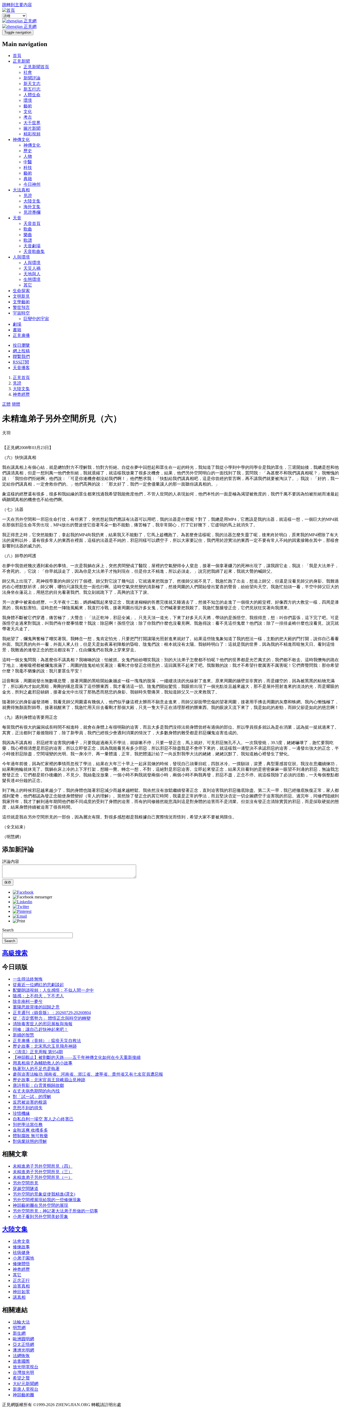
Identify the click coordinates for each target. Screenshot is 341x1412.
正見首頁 (21, 377)
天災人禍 (31, 268)
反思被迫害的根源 (30, 1102)
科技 (27, 167)
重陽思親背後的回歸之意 (36, 1007)
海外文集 (31, 206)
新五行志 (31, 89)
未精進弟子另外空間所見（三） (42, 1171)
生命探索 (21, 290)
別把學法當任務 (28, 1124)
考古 (27, 117)
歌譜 (27, 240)
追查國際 (21, 1361)
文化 (27, 111)
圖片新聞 (31, 128)
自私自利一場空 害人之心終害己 (43, 1119)
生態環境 (31, 279)
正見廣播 (21, 335)
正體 (6, 404)
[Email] (20, 916)
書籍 (17, 330)
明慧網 (19, 1327)
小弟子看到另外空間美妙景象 (40, 1216)
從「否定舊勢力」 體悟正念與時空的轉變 (52, 1018)
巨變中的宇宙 (36, 318)
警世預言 (21, 307)
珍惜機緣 (21, 1113)
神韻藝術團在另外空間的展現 (40, 1205)
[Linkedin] (22, 901)
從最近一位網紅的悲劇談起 (38, 984)
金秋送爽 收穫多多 (30, 1130)
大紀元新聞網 (25, 1383)
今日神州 (31, 184)
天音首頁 (31, 223)
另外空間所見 (25, 1183)
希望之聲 (21, 1378)
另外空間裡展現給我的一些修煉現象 (47, 1199)
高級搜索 (15, 953)
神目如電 (21, 1291)
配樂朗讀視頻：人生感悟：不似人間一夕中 (53, 990)
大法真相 (21, 190)
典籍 (27, 178)
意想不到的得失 (28, 1108)
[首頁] (8, 10)
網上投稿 (21, 351)
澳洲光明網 (23, 1350)
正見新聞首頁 (36, 66)
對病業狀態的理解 (30, 1141)
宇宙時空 (21, 313)
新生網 (19, 1333)
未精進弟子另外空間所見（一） (42, 1177)
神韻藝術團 (23, 1395)
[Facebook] (23, 892)
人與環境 (21, 257)
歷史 (27, 150)
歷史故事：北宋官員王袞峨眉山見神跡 (49, 1080)
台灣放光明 (23, 1372)
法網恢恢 (21, 1355)
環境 (27, 100)
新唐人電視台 (25, 1389)
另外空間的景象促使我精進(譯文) (44, 1194)
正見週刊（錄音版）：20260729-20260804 (52, 1012)
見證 (27, 195)
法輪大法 (21, 1322)
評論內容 (10, 861)
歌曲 (27, 229)
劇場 (17, 324)
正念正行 (21, 1280)
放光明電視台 (25, 1367)
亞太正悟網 (23, 1344)
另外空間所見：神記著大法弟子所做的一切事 (55, 1211)
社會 (27, 72)
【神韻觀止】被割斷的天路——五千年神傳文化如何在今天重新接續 (77, 1057)
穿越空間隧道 (25, 1188)
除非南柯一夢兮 (28, 1001)
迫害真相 (21, 1286)
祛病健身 (21, 1252)
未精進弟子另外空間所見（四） (42, 1166)
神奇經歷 (21, 394)
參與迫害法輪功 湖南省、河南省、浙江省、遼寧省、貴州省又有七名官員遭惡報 (88, 1074)
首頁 (17, 55)
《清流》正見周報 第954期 (38, 1052)
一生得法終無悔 (28, 979)
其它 (27, 285)
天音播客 (21, 367)
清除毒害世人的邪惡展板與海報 (42, 1024)
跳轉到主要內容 (17, 4)
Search (8, 930)
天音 (17, 218)
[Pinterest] (22, 911)
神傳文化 (21, 139)
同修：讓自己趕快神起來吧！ (40, 1029)
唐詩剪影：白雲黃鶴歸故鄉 (38, 1085)
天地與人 (31, 274)
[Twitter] (21, 906)
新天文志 (31, 83)
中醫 (27, 162)
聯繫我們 (21, 356)
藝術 (27, 106)
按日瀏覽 (21, 345)
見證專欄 (31, 212)
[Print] (19, 921)
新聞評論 (31, 78)
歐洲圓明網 (23, 1339)
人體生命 (31, 94)
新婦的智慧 (23, 1035)
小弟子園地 (23, 1258)
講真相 (19, 1297)
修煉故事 (21, 1247)
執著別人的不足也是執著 (36, 1068)
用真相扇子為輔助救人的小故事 (42, 1063)
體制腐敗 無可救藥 (30, 1135)
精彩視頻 (31, 134)
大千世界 (31, 122)
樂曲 (27, 234)
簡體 (16, 404)
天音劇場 (31, 246)
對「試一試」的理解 (32, 1096)
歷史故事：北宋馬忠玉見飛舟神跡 (45, 1046)
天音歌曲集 (34, 251)
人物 (27, 156)
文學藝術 (21, 302)
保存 (7, 882)
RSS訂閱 (21, 362)
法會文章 (21, 1241)
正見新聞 (21, 61)
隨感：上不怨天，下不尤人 (38, 996)
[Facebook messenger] (32, 897)
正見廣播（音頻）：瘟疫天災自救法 (47, 1040)
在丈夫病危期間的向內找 (36, 1091)
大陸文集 (31, 201)
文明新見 (21, 296)
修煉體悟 (21, 1263)
